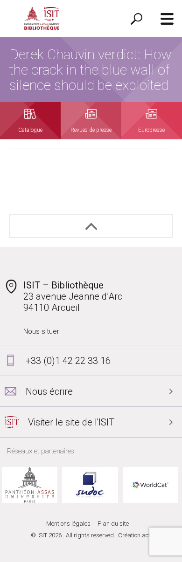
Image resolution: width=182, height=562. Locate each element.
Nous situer (41, 331)
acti (147, 535)
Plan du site (113, 523)
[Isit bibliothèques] (42, 19)
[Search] (136, 18)
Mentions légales (68, 523)
